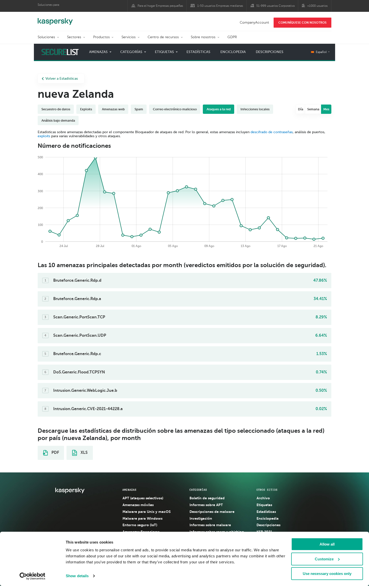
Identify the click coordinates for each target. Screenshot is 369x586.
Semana (313, 109)
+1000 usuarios (317, 6)
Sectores (74, 37)
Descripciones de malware (212, 512)
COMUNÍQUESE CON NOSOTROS (302, 22)
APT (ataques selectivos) (142, 498)
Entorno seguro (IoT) (139, 525)
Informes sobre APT (206, 505)
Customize (324, 559)
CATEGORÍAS (198, 489)
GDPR (232, 37)
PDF (54, 452)
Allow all (327, 544)
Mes (326, 109)
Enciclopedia (233, 52)
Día (300, 109)
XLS (84, 452)
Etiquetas (264, 505)
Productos (101, 37)
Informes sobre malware (210, 525)
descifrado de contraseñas (272, 132)
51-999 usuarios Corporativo (275, 6)
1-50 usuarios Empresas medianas (220, 6)
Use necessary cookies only (327, 573)
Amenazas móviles (138, 505)
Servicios (128, 37)
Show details (77, 576)
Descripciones (269, 52)
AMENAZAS (129, 489)
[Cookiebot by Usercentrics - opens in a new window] (32, 576)
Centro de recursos (163, 37)
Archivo (263, 498)
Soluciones (46, 37)
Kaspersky (55, 19)
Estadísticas (198, 52)
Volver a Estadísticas (61, 78)
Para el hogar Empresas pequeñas (160, 6)
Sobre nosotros (203, 37)
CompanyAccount (254, 22)
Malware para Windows (142, 518)
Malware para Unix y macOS (146, 512)
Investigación (201, 518)
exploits (44, 136)
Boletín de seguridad (207, 498)
